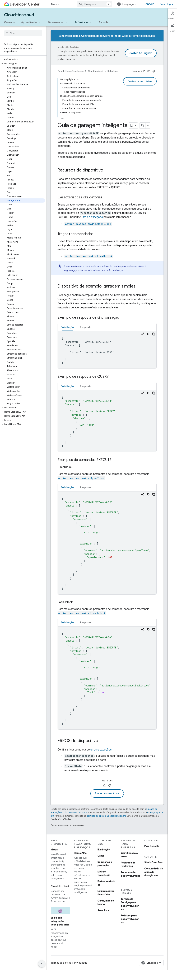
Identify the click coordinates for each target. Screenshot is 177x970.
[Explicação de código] (142, 334)
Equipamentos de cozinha (105, 892)
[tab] (67, 327)
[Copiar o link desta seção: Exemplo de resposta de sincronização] (122, 318)
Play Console (151, 846)
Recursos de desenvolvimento (130, 876)
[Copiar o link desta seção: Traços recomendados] (97, 234)
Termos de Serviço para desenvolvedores (130, 904)
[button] (22, 64)
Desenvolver (55, 22)
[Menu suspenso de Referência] (92, 22)
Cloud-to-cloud (19, 14)
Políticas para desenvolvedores (130, 919)
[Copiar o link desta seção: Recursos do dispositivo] (106, 170)
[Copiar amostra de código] (153, 334)
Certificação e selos (129, 854)
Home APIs (80, 852)
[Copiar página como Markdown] (142, 125)
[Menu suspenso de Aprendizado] (41, 22)
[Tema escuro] (148, 334)
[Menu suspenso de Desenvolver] (67, 22)
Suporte (104, 22)
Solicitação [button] (67, 327)
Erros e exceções (92, 217)
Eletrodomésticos (106, 883)
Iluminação (103, 849)
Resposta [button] (85, 327)
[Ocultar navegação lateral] (41, 963)
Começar (9, 22)
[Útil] (148, 71)
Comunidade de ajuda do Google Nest (153, 872)
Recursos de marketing (128, 864)
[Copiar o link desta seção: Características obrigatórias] (105, 197)
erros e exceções (101, 749)
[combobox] (94, 4)
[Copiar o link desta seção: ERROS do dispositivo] (101, 741)
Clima (100, 855)
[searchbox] (23, 33)
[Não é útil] (154, 71)
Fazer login (166, 4)
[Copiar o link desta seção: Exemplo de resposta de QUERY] (112, 377)
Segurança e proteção (104, 863)
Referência (81, 22)
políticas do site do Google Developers (106, 816)
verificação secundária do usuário (103, 266)
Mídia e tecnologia (103, 873)
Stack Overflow (153, 862)
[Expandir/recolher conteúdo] (78, 79)
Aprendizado (29, 22)
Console (148, 4)
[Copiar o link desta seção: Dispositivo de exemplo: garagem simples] (139, 286)
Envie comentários (140, 81)
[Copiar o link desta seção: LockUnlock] (76, 602)
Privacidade (80, 962)
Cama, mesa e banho (105, 902)
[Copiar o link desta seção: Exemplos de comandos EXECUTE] (114, 460)
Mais (54, 4)
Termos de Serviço (61, 962)
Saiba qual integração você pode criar (60, 921)
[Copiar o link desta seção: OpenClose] (75, 467)
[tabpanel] (107, 350)
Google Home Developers (70, 71)
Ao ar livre (103, 910)
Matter (54, 849)
